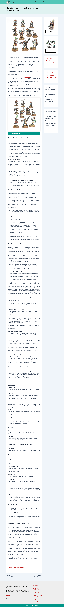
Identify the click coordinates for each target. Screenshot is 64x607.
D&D (29, 1)
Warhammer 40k (36, 583)
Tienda (48, 1)
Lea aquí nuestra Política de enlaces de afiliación (50, 127)
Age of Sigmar (36, 585)
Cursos (52, 1)
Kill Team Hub (12, 566)
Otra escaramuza (36, 592)
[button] (57, 2)
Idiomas (14, 2)
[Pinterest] (8, 598)
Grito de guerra (36, 589)
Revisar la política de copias (50, 77)
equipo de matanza (26, 77)
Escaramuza (23, 1)
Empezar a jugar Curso (35, 1)
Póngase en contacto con (50, 63)
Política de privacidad (49, 75)
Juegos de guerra (16, 1)
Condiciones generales (49, 79)
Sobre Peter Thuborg (49, 62)
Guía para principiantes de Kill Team (16, 567)
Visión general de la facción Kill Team (17, 568)
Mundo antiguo (36, 586)
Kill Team (35, 591)
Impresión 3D (43, 1)
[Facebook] (6, 598)
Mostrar (20, 133)
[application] (19, 1)
